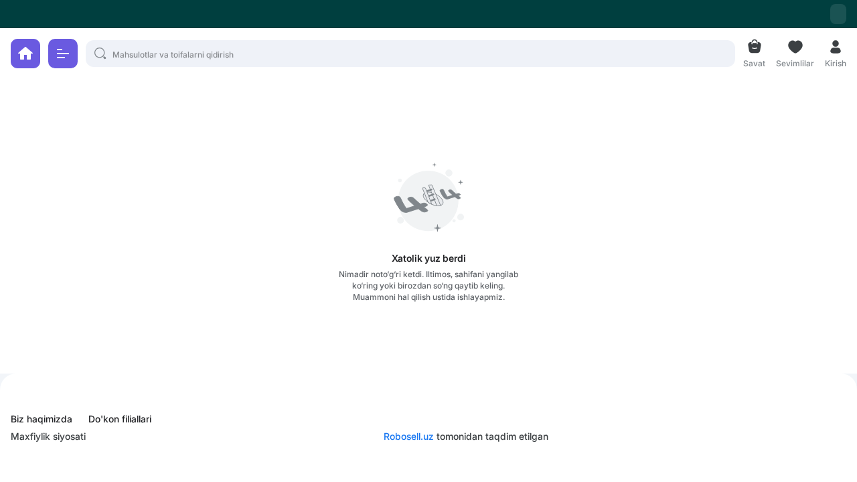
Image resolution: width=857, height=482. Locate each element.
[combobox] (838, 14)
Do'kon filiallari (119, 419)
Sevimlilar (795, 62)
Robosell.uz (409, 436)
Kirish (835, 62)
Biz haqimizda (41, 419)
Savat (754, 62)
